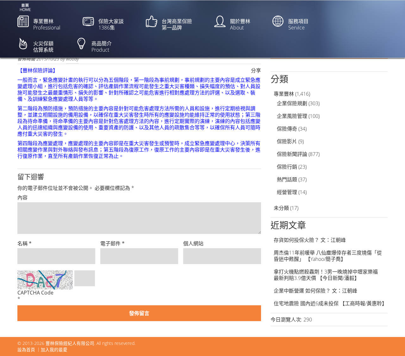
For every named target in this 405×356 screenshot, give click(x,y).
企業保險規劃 (292, 103)
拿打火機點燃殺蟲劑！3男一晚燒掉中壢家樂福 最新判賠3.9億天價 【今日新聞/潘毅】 (328, 275)
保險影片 (287, 141)
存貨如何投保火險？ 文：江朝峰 (310, 239)
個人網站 (193, 243)
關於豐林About (240, 24)
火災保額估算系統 (43, 46)
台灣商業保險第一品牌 (177, 24)
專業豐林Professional (46, 24)
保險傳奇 (287, 128)
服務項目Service (298, 24)
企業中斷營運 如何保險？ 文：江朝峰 (315, 290)
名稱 (24, 243)
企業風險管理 (292, 116)
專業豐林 (284, 93)
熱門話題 (287, 179)
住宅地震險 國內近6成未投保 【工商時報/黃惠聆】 (330, 303)
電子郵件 (112, 243)
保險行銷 (287, 166)
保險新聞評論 (292, 154)
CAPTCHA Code (35, 292)
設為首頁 (26, 349)
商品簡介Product (101, 46)
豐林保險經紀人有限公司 (70, 343)
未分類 (281, 207)
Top (390, 340)
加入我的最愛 (54, 349)
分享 (256, 70)
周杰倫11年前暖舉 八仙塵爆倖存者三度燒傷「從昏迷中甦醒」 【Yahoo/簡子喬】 (328, 255)
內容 (22, 197)
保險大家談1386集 (111, 24)
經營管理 (287, 192)
